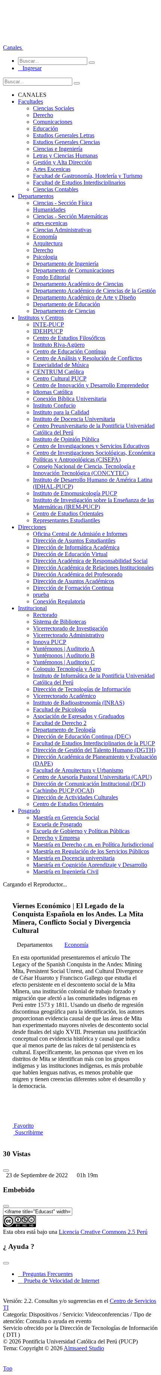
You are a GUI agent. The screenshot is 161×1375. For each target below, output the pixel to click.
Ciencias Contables (55, 189)
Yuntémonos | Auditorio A (64, 648)
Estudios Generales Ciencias (66, 142)
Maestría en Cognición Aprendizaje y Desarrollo (90, 865)
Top (7, 1368)
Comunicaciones (52, 122)
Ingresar (30, 68)
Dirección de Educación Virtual (70, 554)
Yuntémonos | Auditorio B (64, 655)
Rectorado (45, 615)
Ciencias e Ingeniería (57, 149)
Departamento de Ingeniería (65, 263)
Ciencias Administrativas (62, 230)
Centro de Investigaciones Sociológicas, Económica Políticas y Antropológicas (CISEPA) (94, 456)
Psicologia (45, 257)
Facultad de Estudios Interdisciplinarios (79, 182)
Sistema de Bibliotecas (59, 621)
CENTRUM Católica (58, 372)
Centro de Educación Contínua (69, 351)
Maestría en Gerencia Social (66, 817)
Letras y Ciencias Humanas (65, 155)
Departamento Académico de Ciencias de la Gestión (94, 290)
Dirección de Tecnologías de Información (82, 689)
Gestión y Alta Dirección (62, 162)
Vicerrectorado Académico (64, 696)
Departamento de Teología (64, 730)
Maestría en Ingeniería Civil (65, 871)
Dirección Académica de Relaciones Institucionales (93, 567)
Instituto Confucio (54, 405)
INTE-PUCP (48, 324)
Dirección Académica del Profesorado (77, 574)
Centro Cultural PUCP (59, 378)
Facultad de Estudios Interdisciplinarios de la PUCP (94, 743)
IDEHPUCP (48, 331)
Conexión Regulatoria (59, 601)
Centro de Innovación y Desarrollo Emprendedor (91, 385)
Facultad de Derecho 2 (59, 723)
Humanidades (49, 209)
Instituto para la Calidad (61, 412)
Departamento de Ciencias (64, 311)
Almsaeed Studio (84, 1348)
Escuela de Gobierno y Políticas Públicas (81, 831)
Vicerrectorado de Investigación (70, 628)
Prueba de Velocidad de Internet (59, 1280)
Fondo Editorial (51, 277)
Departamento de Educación (66, 304)
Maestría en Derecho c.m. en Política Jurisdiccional (93, 844)
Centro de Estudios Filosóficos (69, 338)
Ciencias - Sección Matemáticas (70, 216)
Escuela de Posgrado (57, 824)
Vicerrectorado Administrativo (68, 635)
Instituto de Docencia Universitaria (74, 419)
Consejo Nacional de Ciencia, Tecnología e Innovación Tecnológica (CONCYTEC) (84, 469)
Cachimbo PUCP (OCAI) (63, 790)
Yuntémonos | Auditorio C (64, 662)
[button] (13, 47)
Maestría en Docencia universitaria (74, 858)
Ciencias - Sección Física (62, 203)
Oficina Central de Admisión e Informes (80, 534)
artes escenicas (50, 223)
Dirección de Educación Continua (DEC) (82, 736)
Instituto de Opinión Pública (66, 439)
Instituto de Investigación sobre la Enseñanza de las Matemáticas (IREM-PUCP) (93, 503)
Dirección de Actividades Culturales (75, 797)
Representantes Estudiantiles (66, 520)
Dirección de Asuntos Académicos (73, 581)
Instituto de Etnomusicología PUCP (75, 493)
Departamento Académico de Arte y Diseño (84, 297)
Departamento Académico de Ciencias (78, 284)
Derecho (43, 115)
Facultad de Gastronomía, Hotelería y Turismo (87, 176)
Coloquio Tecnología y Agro (67, 669)
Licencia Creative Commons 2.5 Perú (103, 1232)
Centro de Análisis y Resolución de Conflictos (87, 358)
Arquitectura (48, 243)
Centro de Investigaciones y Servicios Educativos (91, 446)
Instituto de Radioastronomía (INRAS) (78, 703)
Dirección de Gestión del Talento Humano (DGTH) (94, 750)
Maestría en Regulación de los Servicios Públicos (91, 851)
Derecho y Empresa (56, 838)
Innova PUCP (49, 642)
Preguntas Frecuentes (45, 1274)
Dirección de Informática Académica (76, 547)
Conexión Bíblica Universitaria (69, 399)
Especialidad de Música (61, 365)
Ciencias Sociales (53, 108)
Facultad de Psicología (59, 709)
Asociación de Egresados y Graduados (78, 716)
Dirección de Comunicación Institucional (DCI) (89, 784)
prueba (41, 594)
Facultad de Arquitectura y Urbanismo (78, 770)
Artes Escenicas (51, 169)
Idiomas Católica (53, 392)
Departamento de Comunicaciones (73, 270)
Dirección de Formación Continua (73, 588)
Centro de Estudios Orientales (68, 513)
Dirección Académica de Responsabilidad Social (90, 561)
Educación (45, 128)
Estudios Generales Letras (63, 135)
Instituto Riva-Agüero (59, 344)
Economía (45, 236)
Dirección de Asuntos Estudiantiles (74, 540)
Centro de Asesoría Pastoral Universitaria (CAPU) (92, 777)
